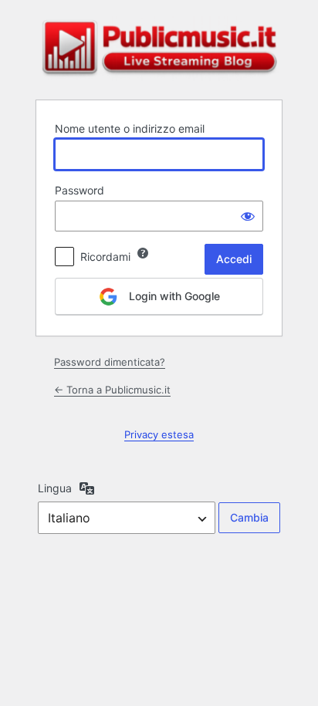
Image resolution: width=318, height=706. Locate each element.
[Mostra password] (247, 216)
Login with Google (173, 295)
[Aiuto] (143, 253)
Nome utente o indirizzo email (130, 128)
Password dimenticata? (109, 362)
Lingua (55, 488)
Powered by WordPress (159, 48)
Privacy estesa (159, 434)
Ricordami (105, 256)
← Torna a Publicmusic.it (112, 389)
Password (79, 190)
